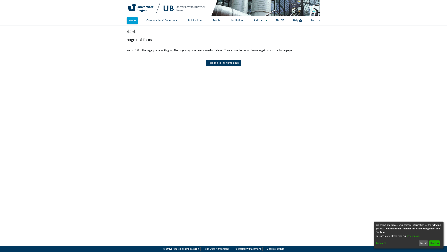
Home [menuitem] (132, 20)
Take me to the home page (223, 63)
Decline (423, 243)
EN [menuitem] (277, 20)
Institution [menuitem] (237, 20)
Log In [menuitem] (314, 20)
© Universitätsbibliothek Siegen (181, 249)
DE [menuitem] (282, 20)
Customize (381, 243)
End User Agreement (217, 249)
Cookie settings (275, 249)
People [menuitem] (216, 20)
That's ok (434, 243)
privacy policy (413, 236)
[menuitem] (259, 20)
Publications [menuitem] (195, 20)
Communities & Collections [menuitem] (161, 20)
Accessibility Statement (248, 249)
